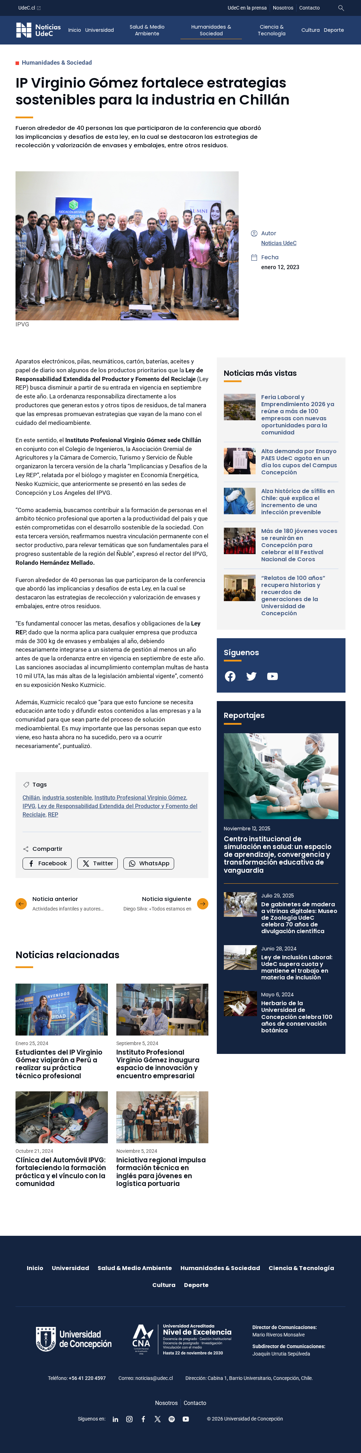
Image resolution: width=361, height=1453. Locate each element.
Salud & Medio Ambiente (147, 30)
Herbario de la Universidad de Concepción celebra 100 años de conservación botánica (296, 1017)
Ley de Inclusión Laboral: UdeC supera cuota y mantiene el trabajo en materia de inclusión (296, 967)
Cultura (310, 30)
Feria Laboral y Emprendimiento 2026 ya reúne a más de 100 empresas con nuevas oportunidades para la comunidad (297, 415)
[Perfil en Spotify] (171, 1419)
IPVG (29, 806)
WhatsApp (154, 863)
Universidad (99, 30)
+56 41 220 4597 (87, 1378)
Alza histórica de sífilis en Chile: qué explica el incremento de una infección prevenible (298, 502)
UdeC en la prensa (247, 8)
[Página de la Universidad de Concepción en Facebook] (143, 1419)
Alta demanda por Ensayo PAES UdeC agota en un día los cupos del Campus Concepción (299, 462)
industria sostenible (67, 797)
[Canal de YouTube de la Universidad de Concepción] (185, 1419)
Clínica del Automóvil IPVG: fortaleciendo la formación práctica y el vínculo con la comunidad (61, 1172)
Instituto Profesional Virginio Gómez (140, 797)
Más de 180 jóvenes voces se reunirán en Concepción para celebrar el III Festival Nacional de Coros (299, 545)
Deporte (334, 30)
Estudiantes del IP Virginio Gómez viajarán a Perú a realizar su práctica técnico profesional (59, 1064)
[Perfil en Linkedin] (115, 1419)
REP (53, 814)
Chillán (31, 797)
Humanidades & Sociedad (211, 30)
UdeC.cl (26, 8)
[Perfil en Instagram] (129, 1419)
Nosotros (283, 8)
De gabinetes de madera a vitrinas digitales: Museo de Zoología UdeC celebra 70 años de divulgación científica (299, 918)
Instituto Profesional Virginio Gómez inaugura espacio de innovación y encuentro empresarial (158, 1064)
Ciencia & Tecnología (272, 30)
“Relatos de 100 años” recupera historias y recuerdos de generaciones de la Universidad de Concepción (293, 596)
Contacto (309, 8)
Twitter (103, 863)
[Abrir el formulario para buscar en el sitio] (341, 8)
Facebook (52, 863)
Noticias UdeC (278, 243)
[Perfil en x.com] (157, 1419)
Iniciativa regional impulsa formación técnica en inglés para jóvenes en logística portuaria (161, 1172)
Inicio (74, 30)
